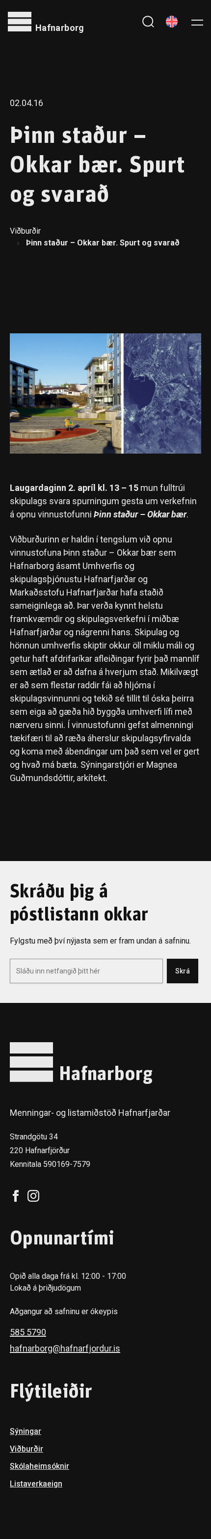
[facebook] (16, 1196)
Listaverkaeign (36, 1483)
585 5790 (28, 1332)
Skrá (182, 971)
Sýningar (25, 1431)
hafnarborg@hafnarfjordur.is (65, 1348)
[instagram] (33, 1196)
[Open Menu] (197, 21)
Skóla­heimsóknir (39, 1466)
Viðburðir (25, 231)
